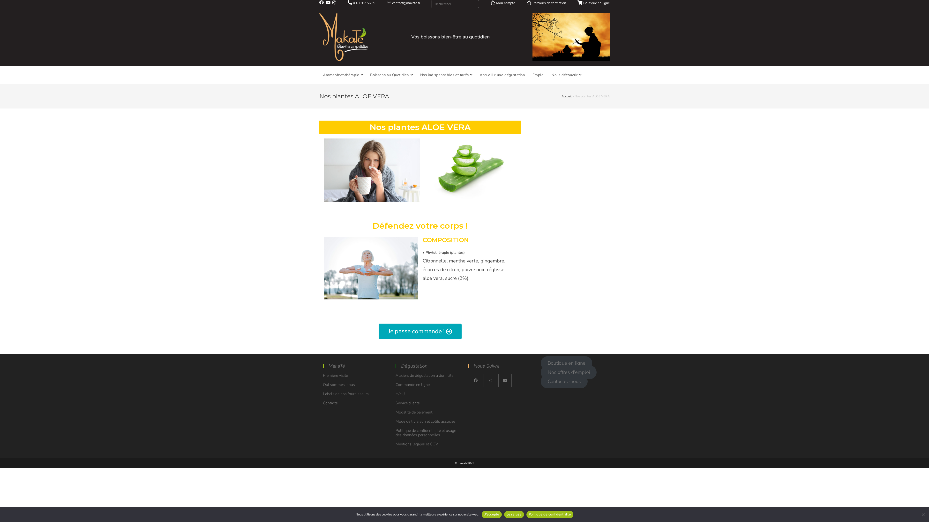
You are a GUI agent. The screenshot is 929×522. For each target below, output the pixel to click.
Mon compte (505, 3)
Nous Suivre (487, 366)
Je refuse (514, 514)
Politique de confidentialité (550, 514)
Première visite (335, 375)
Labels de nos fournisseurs (346, 394)
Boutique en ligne (596, 3)
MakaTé (337, 366)
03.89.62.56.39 (363, 3)
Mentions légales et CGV (417, 444)
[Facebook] (475, 380)
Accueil (567, 96)
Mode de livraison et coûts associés (426, 421)
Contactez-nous (564, 381)
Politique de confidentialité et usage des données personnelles (426, 433)
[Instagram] (490, 380)
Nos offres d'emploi (569, 372)
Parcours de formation (549, 3)
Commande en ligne (413, 384)
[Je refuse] (923, 514)
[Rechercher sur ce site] (455, 3)
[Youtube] (505, 380)
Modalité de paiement (414, 412)
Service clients (408, 403)
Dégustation (414, 366)
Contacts (330, 403)
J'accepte (491, 514)
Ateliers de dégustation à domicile (424, 375)
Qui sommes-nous (339, 384)
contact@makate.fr (405, 3)
